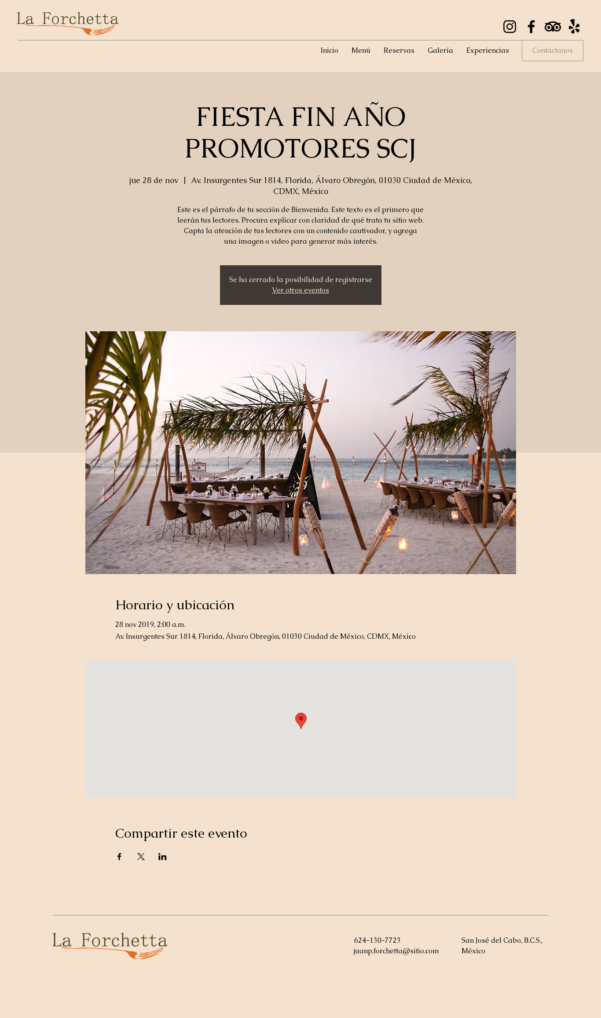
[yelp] (574, 26)
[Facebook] (531, 26)
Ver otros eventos (300, 290)
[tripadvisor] (552, 26)
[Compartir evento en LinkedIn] (162, 856)
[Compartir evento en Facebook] (119, 856)
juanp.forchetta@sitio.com (396, 951)
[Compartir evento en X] (141, 856)
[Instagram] (509, 26)
